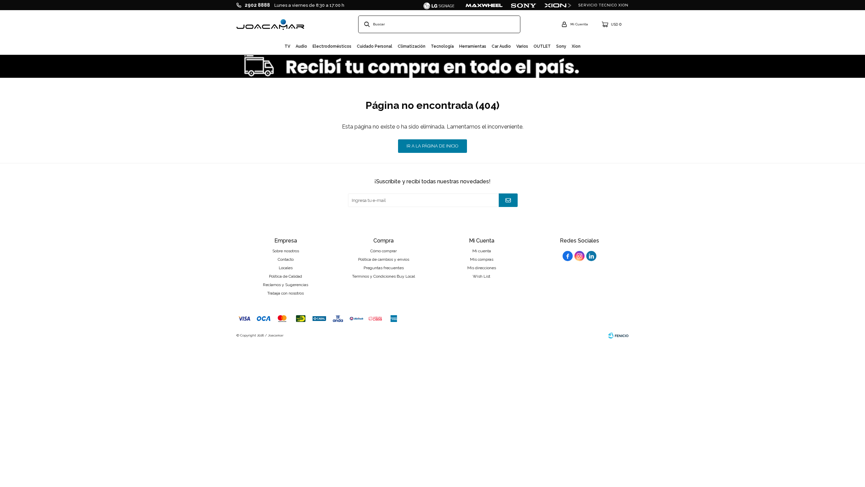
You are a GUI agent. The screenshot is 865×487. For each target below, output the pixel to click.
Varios (522, 46)
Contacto (286, 259)
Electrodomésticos (332, 46)
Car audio (501, 46)
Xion (576, 46)
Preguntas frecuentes (384, 267)
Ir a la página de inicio (432, 145)
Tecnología (442, 46)
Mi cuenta (481, 251)
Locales (286, 267)
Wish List (481, 276)
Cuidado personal (374, 46)
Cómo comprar (383, 251)
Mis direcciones (481, 267)
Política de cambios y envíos (383, 259)
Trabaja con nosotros (285, 293)
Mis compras (481, 259)
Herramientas (472, 46)
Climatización (411, 46)
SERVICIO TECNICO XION (603, 5)
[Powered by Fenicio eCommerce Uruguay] (618, 335)
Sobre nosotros (285, 251)
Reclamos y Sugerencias (285, 284)
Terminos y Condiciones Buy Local (383, 276)
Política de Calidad (285, 276)
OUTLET (542, 46)
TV (287, 46)
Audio (301, 46)
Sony (561, 46)
